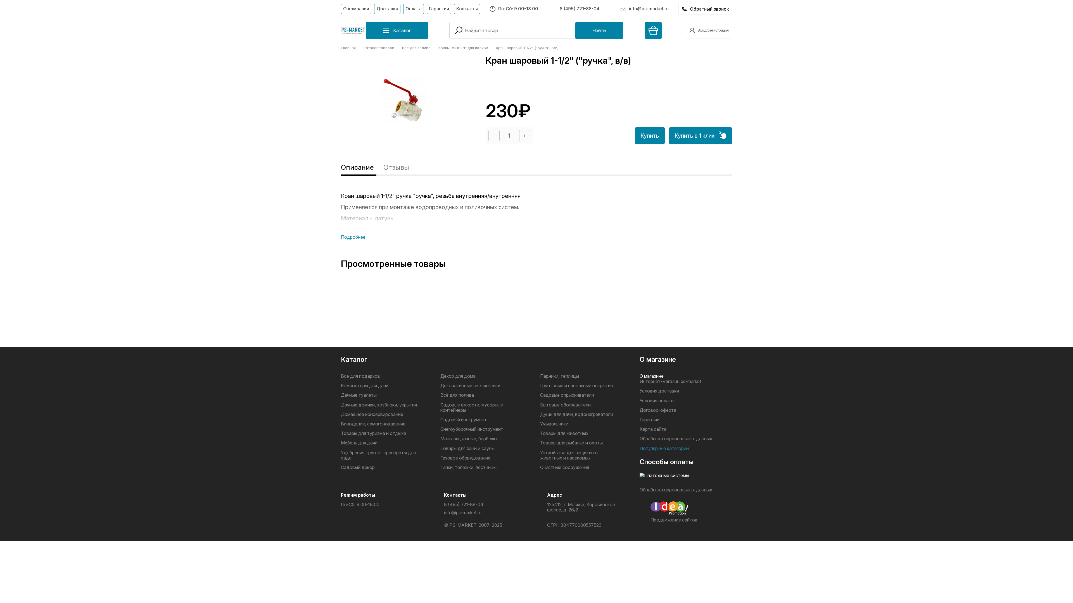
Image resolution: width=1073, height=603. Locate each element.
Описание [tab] (357, 167)
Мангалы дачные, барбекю (468, 438)
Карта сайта (653, 429)
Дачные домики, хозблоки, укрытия (379, 405)
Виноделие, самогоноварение (373, 424)
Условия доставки (659, 391)
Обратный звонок (709, 9)
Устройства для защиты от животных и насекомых (569, 455)
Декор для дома (458, 376)
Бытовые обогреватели (565, 405)
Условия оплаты (657, 400)
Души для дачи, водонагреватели (576, 414)
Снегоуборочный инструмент (471, 429)
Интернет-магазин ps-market (670, 381)
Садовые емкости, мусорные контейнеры (471, 407)
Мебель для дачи (359, 443)
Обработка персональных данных (676, 438)
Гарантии (439, 8)
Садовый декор (358, 467)
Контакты (467, 8)
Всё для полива (457, 395)
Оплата (413, 8)
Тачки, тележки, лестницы (468, 467)
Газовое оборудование (465, 458)
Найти (599, 30)
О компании (356, 8)
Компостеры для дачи (364, 385)
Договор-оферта (658, 410)
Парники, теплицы (559, 376)
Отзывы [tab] (396, 167)
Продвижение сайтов (674, 520)
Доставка (387, 8)
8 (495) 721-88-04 (579, 8)
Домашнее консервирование (372, 414)
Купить (649, 135)
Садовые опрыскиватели (567, 395)
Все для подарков (360, 376)
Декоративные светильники (470, 385)
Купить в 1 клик (694, 135)
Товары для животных (564, 433)
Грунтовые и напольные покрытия (576, 385)
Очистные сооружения (564, 467)
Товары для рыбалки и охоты (571, 443)
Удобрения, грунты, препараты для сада (378, 455)
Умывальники (554, 424)
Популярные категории (664, 448)
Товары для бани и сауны (467, 448)
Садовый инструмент (463, 419)
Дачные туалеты (359, 395)
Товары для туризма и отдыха (373, 433)
